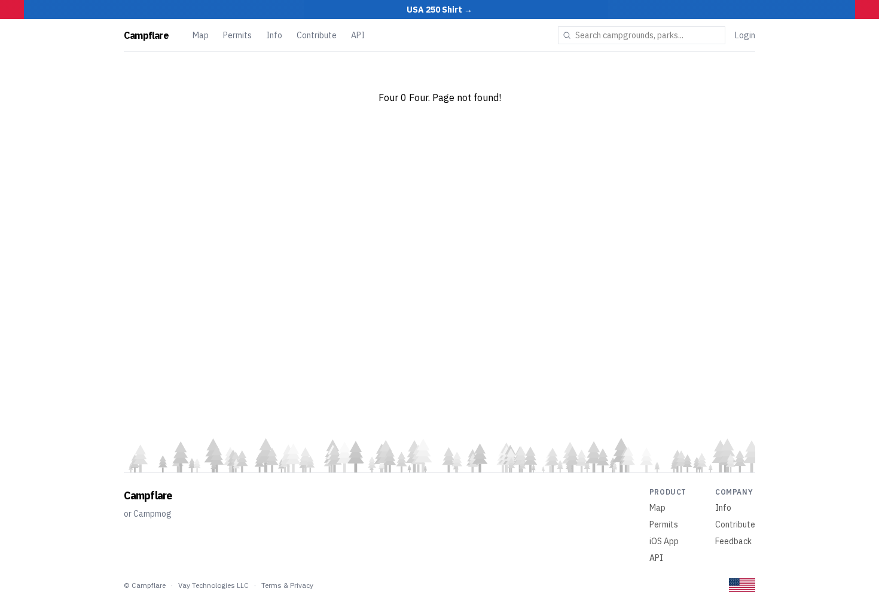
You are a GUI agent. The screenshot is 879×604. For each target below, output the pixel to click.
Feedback (733, 541)
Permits (237, 35)
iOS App (664, 541)
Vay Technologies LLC (213, 585)
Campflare (146, 35)
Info (274, 35)
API (358, 35)
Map (201, 35)
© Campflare (145, 585)
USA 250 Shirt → (439, 9)
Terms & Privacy (287, 585)
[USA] (742, 585)
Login (745, 35)
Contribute (317, 35)
